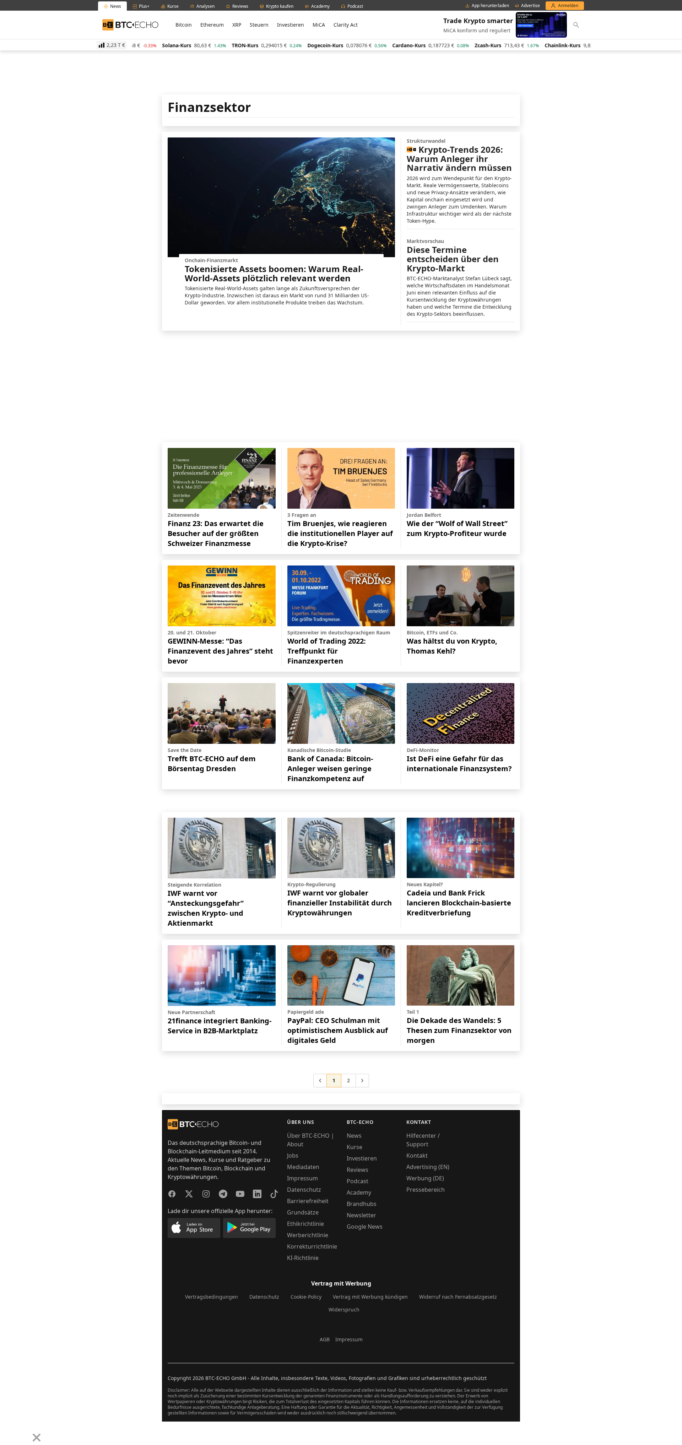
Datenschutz (304, 1190)
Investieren (290, 24)
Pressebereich (425, 1190)
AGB (325, 1339)
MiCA (319, 24)
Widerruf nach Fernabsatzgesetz (458, 1296)
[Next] (23, 1432)
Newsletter (361, 1215)
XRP (236, 24)
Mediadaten (303, 1167)
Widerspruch (344, 1309)
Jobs (292, 1155)
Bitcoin (183, 24)
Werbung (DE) (425, 1178)
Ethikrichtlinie (305, 1224)
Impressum (302, 1178)
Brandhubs (362, 1204)
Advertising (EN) (427, 1167)
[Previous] (8, 1432)
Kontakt (417, 1155)
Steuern (259, 24)
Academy (359, 1192)
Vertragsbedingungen (211, 1296)
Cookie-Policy (306, 1296)
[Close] (36, 1437)
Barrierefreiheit (308, 1201)
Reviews (357, 1170)
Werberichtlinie (307, 1235)
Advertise (530, 6)
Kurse (354, 1147)
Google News (365, 1226)
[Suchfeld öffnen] (576, 25)
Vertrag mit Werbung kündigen (370, 1296)
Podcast (357, 1181)
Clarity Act (346, 24)
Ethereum (212, 24)
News (354, 1136)
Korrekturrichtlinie (312, 1246)
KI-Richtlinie (303, 1258)
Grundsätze (303, 1212)
